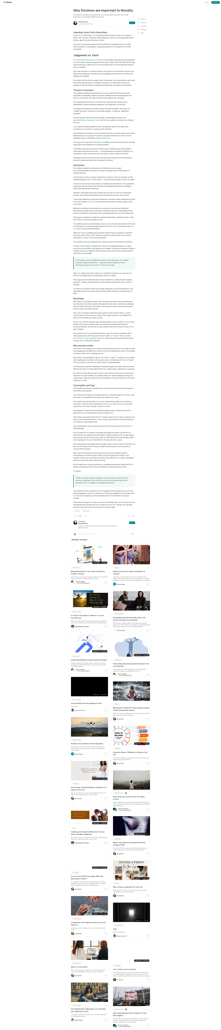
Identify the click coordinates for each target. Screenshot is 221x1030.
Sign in (207, 2)
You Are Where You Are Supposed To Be (86, 703)
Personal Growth (118, 613)
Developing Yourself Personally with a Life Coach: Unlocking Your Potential (129, 619)
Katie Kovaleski (121, 630)
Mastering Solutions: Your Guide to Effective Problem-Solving (88, 572)
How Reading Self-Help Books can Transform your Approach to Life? (88, 1010)
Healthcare (117, 748)
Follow (132, 22)
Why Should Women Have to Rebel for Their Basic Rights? (129, 1014)
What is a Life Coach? (79, 967)
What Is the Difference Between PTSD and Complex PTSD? (129, 844)
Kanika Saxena (79, 1020)
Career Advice (118, 660)
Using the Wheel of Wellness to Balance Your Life (130, 753)
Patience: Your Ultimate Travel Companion (87, 744)
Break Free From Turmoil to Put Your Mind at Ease (129, 798)
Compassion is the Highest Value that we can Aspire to (88, 924)
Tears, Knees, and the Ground (124, 969)
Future (74, 828)
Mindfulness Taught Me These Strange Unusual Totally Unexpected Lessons (131, 709)
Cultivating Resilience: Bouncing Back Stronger (89, 660)
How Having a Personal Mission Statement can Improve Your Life (89, 788)
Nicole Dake (120, 719)
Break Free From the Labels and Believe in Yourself (129, 572)
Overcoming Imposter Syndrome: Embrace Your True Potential (131, 665)
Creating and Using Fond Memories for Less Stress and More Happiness (88, 833)
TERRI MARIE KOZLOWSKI (82, 626)
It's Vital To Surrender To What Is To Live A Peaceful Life (87, 617)
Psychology (86, 510)
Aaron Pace (120, 980)
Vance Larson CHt (122, 936)
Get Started (215, 2)
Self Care (77, 510)
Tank (115, 929)
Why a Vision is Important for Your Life (128, 887)
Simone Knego (121, 584)
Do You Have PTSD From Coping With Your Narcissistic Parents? (87, 877)
